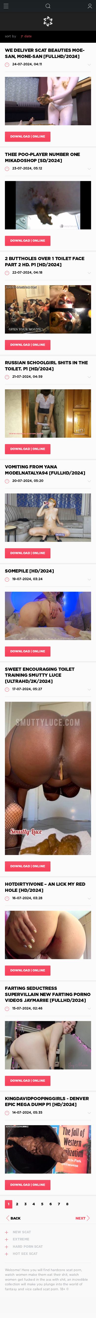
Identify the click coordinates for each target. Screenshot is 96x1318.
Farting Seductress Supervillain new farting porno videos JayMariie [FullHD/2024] (48, 995)
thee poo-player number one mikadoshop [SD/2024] (42, 158)
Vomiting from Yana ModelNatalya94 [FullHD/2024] (45, 470)
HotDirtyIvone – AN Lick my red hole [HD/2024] (45, 888)
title (64, 36)
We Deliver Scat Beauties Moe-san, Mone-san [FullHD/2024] (44, 54)
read (53, 36)
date (28, 36)
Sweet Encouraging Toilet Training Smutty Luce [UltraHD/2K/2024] (40, 676)
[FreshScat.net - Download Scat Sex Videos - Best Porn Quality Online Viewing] (48, 21)
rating (40, 36)
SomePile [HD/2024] (29, 571)
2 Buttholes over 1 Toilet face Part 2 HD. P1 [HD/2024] (44, 262)
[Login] (90, 6)
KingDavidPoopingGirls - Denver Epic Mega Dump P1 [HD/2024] (47, 1102)
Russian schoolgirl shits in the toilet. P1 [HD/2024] (46, 366)
